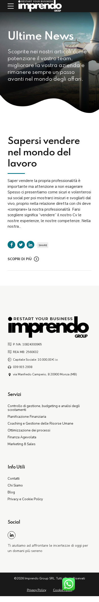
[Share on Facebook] (11, 244)
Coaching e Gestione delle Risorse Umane (40, 423)
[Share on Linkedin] (30, 244)
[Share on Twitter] (21, 244)
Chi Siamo (15, 485)
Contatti (14, 478)
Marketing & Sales (22, 444)
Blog (11, 492)
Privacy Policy (36, 590)
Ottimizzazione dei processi (29, 430)
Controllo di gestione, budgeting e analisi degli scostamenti (44, 408)
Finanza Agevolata (22, 437)
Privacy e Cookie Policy (25, 499)
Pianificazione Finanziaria (27, 416)
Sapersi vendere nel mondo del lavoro (44, 153)
